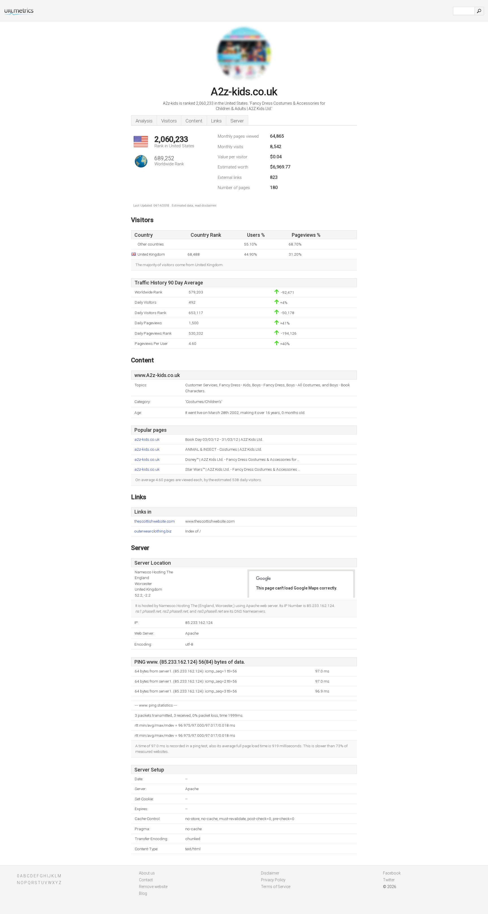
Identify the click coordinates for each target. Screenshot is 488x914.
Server (237, 121)
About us (147, 873)
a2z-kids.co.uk (147, 439)
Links (216, 121)
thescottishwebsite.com (154, 521)
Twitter (389, 880)
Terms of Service (275, 886)
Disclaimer (270, 873)
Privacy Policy (273, 880)
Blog (143, 893)
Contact (146, 880)
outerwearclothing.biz (152, 531)
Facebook (392, 873)
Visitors (169, 121)
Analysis (144, 121)
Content (194, 121)
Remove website (153, 886)
